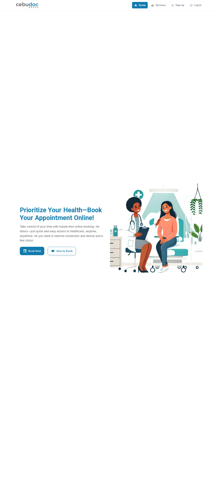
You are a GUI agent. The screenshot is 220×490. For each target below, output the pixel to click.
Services (160, 5)
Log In (197, 5)
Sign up (179, 5)
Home (142, 5)
